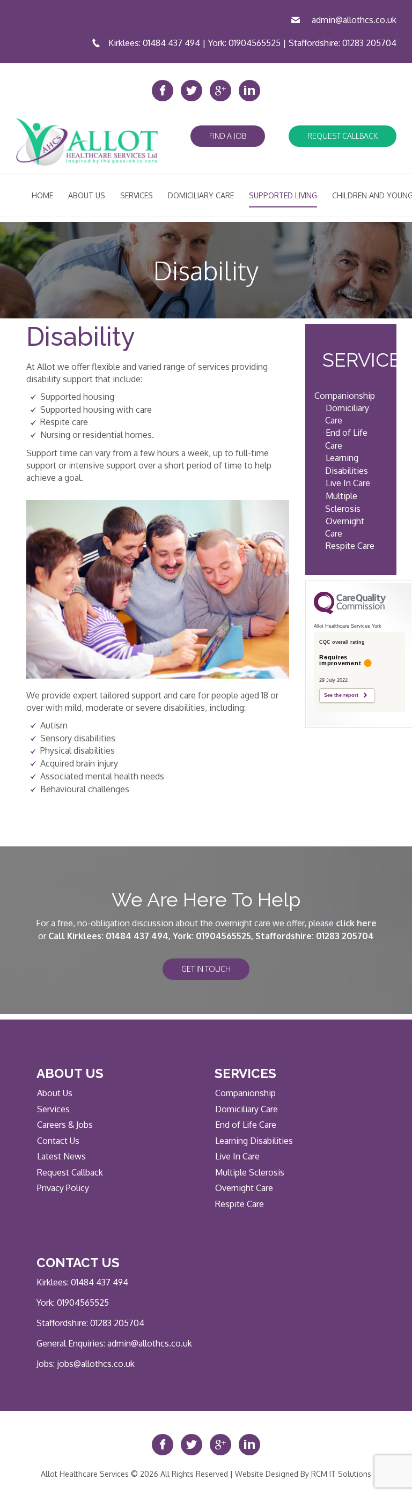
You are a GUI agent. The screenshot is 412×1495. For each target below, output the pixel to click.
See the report (341, 695)
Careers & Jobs (65, 1124)
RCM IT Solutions (341, 1473)
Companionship (344, 395)
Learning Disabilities (254, 1140)
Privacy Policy (63, 1187)
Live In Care (348, 483)
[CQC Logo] (350, 611)
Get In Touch (206, 968)
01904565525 (255, 43)
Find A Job (227, 135)
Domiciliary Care (246, 1109)
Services (53, 1109)
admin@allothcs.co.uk (354, 19)
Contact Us (58, 1140)
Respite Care (350, 545)
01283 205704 (369, 43)
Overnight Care (244, 1187)
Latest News (61, 1156)
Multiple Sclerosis (249, 1172)
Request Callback (342, 135)
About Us (54, 1093)
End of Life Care (245, 1124)
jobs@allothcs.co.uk (96, 1363)
